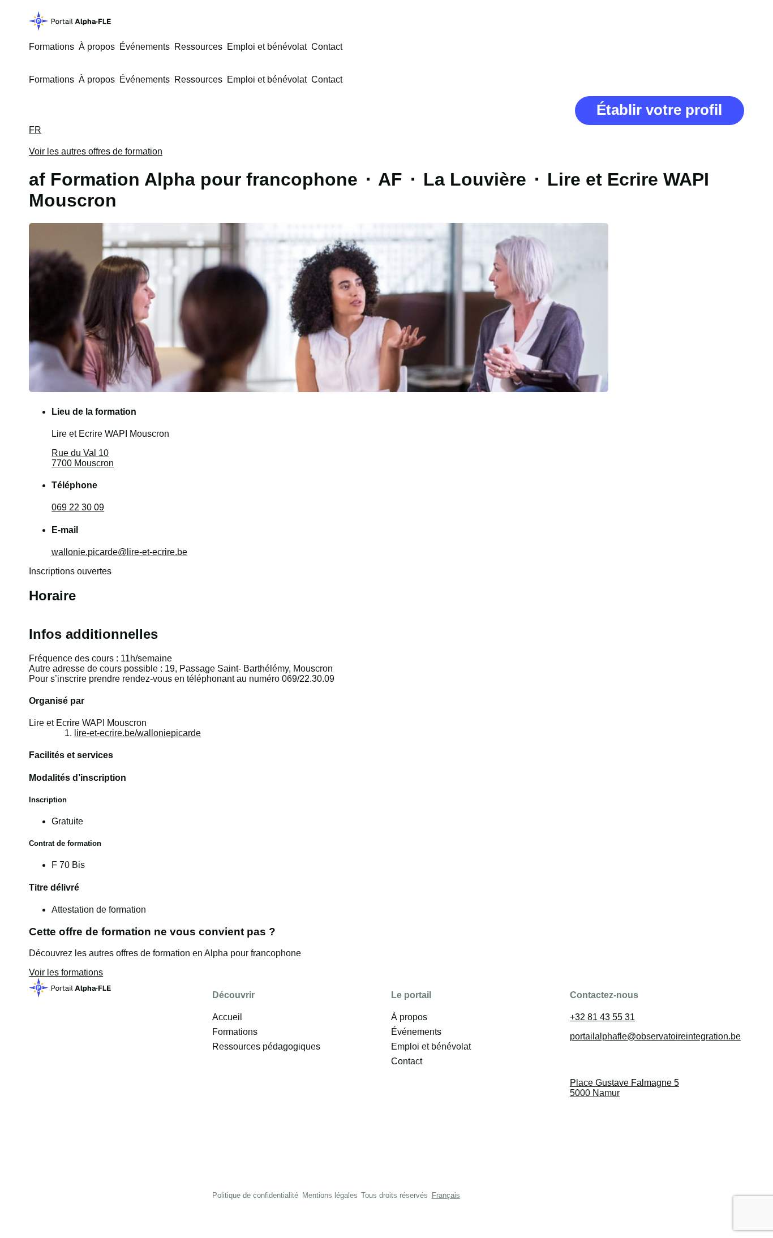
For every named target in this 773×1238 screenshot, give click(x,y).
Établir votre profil (659, 110)
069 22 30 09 (77, 507)
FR (35, 130)
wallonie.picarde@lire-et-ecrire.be (119, 552)
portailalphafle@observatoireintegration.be (655, 1036)
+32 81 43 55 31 (602, 1017)
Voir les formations (66, 972)
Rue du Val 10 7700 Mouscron (82, 458)
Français (446, 1195)
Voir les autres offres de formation (95, 151)
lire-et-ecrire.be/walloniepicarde (137, 733)
